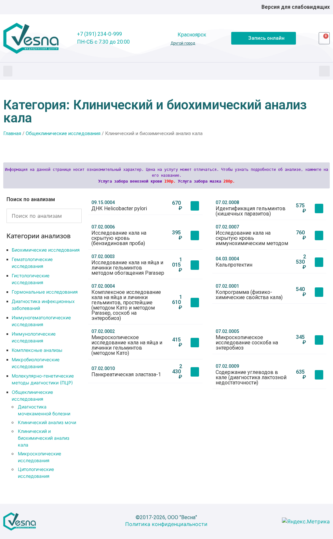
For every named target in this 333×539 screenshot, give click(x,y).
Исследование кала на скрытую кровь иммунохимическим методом (252, 238)
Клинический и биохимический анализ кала (43, 438)
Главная (12, 133)
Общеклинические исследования (63, 133)
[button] (7, 71)
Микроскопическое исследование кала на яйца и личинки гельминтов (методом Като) (126, 345)
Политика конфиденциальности (166, 524)
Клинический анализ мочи (47, 422)
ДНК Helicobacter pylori (119, 208)
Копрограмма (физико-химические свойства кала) (249, 294)
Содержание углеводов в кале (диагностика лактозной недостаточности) (251, 377)
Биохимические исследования (46, 250)
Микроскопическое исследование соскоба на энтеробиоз (247, 342)
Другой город (182, 43)
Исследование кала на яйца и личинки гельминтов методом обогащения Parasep (127, 267)
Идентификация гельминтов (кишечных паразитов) (251, 211)
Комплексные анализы (37, 350)
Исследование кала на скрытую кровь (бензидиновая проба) (118, 238)
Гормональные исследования (45, 292)
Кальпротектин (234, 265)
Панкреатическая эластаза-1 (126, 374)
